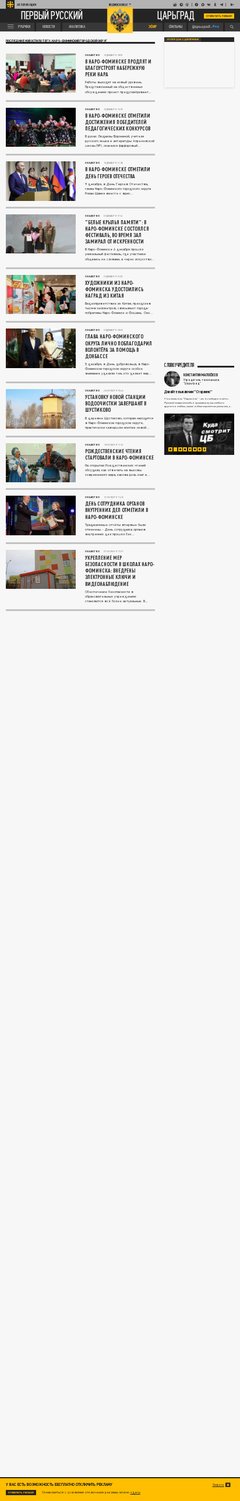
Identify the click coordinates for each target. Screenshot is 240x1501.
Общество (92, 55)
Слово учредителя (179, 365)
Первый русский (52, 16)
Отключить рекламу (219, 16)
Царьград (176, 16)
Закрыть (218, 1484)
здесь (135, 1492)
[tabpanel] (199, 434)
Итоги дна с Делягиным (183, 39)
